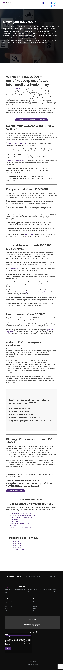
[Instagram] (54, 6)
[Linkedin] (51, 6)
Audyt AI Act (17, 547)
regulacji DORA (12, 332)
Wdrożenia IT (8, 604)
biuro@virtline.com (35, 577)
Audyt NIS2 (16, 542)
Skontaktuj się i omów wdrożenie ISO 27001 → (31, 119)
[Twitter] (54, 3)
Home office (8, 606)
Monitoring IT (14, 525)
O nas (35, 604)
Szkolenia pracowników (16, 161)
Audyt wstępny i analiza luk (17, 143)
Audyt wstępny (13, 268)
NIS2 (26, 234)
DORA (31, 234)
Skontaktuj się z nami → (15, 491)
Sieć (6, 611)
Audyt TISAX (14, 521)
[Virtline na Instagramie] (36, 632)
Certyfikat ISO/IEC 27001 (21, 549)
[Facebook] (51, 3)
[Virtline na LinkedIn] (33, 632)
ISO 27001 (17, 89)
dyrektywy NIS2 (51, 330)
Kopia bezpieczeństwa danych (20, 523)
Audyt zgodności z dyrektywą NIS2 (21, 517)
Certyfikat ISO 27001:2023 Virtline (20, 527)
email (6, 634)
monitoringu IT (40, 292)
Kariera (35, 606)
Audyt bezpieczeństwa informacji (21, 514)
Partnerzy (35, 611)
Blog (34, 602)
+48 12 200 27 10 (54, 577)
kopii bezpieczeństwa (28, 292)
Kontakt (35, 608)
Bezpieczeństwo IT (9, 602)
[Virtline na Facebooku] (28, 632)
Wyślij (8, 648)
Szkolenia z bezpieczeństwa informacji (22, 516)
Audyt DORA (14, 519)
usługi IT (7, 608)
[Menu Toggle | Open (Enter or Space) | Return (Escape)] (27, 2)
